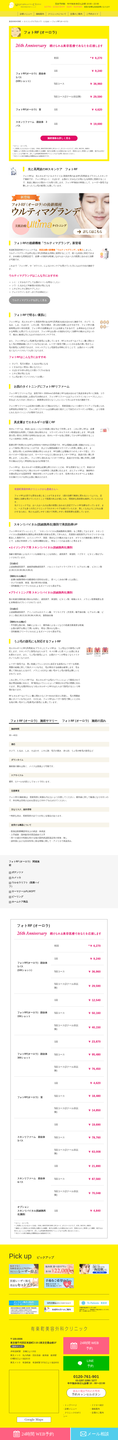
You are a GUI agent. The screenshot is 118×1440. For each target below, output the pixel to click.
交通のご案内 (98, 1412)
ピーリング (17, 896)
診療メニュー (71, 1409)
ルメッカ (16, 877)
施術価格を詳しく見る (59, 138)
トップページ (71, 1405)
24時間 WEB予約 (89, 1345)
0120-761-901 (86, 1376)
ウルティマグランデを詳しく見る (29, 300)
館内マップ (17, 1346)
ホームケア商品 (20, 901)
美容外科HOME (15, 21)
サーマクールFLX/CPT (23, 891)
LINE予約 (90, 1363)
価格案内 (96, 1409)
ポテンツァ (17, 872)
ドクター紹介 (98, 1405)
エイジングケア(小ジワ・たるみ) (36, 21)
